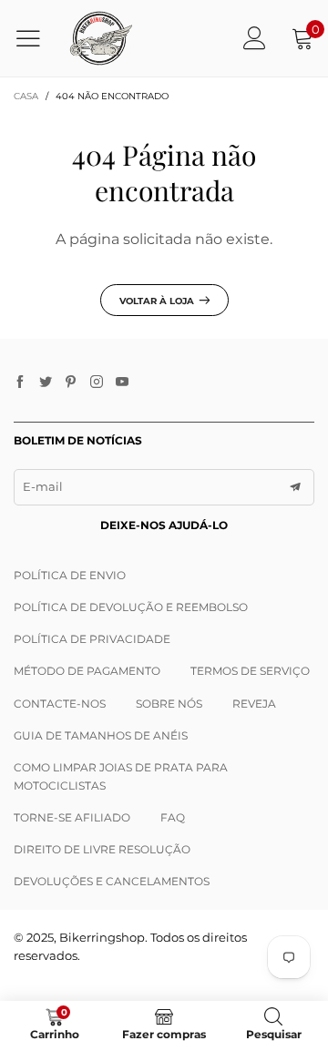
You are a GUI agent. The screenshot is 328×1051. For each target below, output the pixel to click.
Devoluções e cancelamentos (112, 881)
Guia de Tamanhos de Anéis (101, 735)
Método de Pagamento (87, 671)
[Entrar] (255, 37)
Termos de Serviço (250, 671)
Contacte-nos (60, 703)
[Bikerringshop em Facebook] (20, 382)
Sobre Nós (169, 703)
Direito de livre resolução (102, 849)
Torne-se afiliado (72, 817)
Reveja (254, 703)
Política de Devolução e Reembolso (131, 607)
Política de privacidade (92, 639)
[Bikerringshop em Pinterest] (71, 382)
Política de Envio (70, 575)
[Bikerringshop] (100, 38)
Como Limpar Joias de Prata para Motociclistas (121, 776)
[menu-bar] (35, 38)
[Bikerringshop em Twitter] (45, 382)
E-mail (43, 486)
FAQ (172, 817)
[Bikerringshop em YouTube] (122, 382)
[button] (295, 487)
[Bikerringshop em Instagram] (97, 382)
